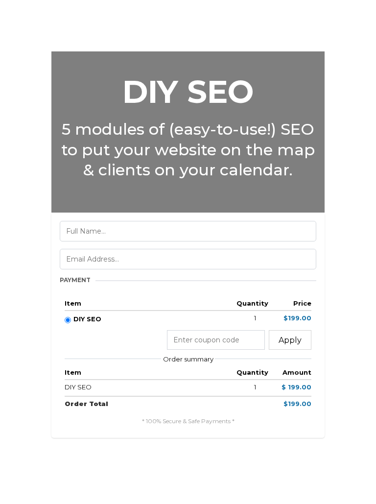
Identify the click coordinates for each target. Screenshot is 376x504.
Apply (290, 340)
